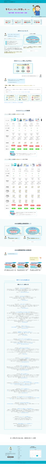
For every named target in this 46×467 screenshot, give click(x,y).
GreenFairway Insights (10, 403)
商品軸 (19, 454)
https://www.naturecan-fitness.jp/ (25, 292)
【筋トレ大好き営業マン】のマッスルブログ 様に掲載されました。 (25, 396)
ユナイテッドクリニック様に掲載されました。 (25, 416)
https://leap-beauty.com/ (25, 300)
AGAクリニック (20, 450)
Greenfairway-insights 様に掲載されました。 (25, 402)
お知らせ (27, 280)
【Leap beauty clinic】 (22, 296)
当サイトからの (20, 280)
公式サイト (13, 145)
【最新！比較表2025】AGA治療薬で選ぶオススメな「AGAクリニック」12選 (25, 153)
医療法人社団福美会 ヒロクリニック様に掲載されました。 (25, 423)
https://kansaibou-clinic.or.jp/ (24, 412)
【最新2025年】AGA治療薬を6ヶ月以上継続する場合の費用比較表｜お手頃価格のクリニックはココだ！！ (26, 213)
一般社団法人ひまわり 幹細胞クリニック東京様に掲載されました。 (25, 408)
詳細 (13, 208)
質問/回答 (19, 457)
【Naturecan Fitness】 (22, 288)
